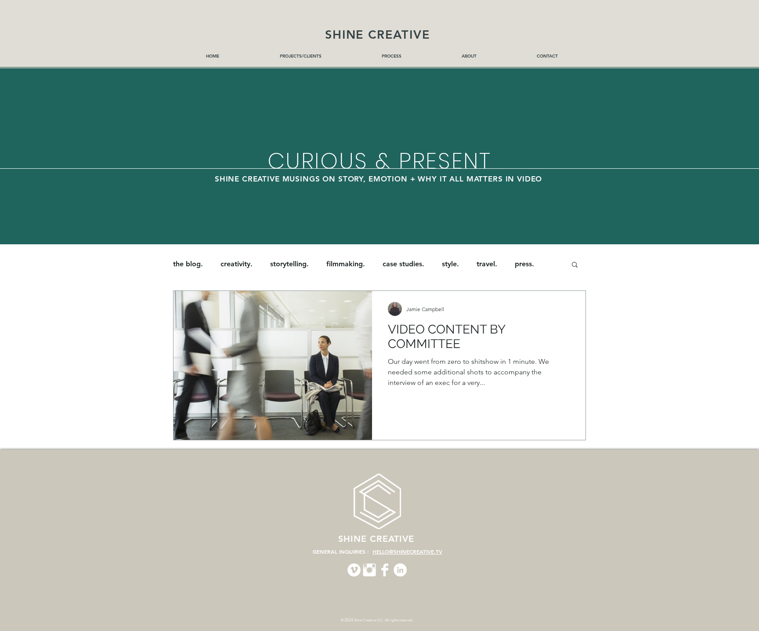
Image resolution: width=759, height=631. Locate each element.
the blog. (188, 264)
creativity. (236, 264)
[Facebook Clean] (384, 570)
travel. (487, 264)
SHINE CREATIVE (377, 34)
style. (450, 264)
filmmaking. (345, 264)
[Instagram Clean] (369, 570)
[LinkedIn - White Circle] (400, 570)
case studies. (403, 264)
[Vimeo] (354, 570)
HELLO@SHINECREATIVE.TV (407, 551)
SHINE (354, 538)
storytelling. (289, 264)
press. (524, 264)
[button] (575, 265)
